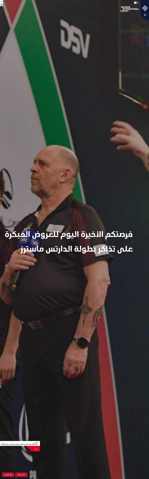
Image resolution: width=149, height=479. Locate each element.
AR (135, 2)
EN (137, 2)
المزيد (36, 448)
